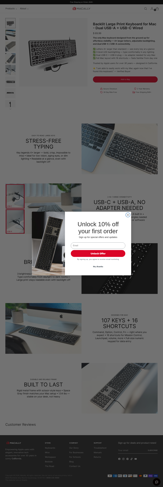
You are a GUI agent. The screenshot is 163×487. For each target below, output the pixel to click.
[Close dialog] (128, 215)
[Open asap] (156, 482)
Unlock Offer (98, 253)
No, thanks (98, 266)
